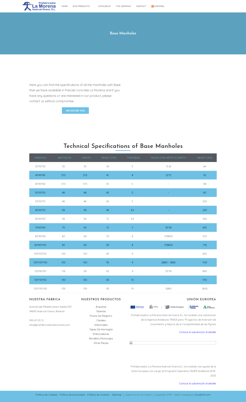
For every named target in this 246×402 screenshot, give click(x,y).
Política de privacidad (72, 394)
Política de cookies (98, 394)
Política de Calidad (46, 394)
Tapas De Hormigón (101, 329)
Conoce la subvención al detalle (197, 332)
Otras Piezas (101, 343)
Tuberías (101, 311)
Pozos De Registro (101, 315)
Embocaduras (101, 334)
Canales (101, 320)
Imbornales (101, 324)
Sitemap (117, 394)
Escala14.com (202, 394)
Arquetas (101, 306)
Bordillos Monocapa (101, 338)
